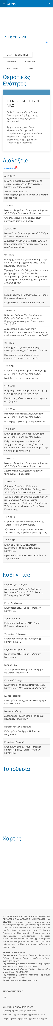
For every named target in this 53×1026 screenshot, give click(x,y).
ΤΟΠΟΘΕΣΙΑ (12, 68)
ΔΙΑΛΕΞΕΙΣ (11, 61)
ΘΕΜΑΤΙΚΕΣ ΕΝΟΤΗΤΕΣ (17, 55)
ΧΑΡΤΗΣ (31, 68)
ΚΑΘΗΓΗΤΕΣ (31, 61)
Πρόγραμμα (9, 168)
